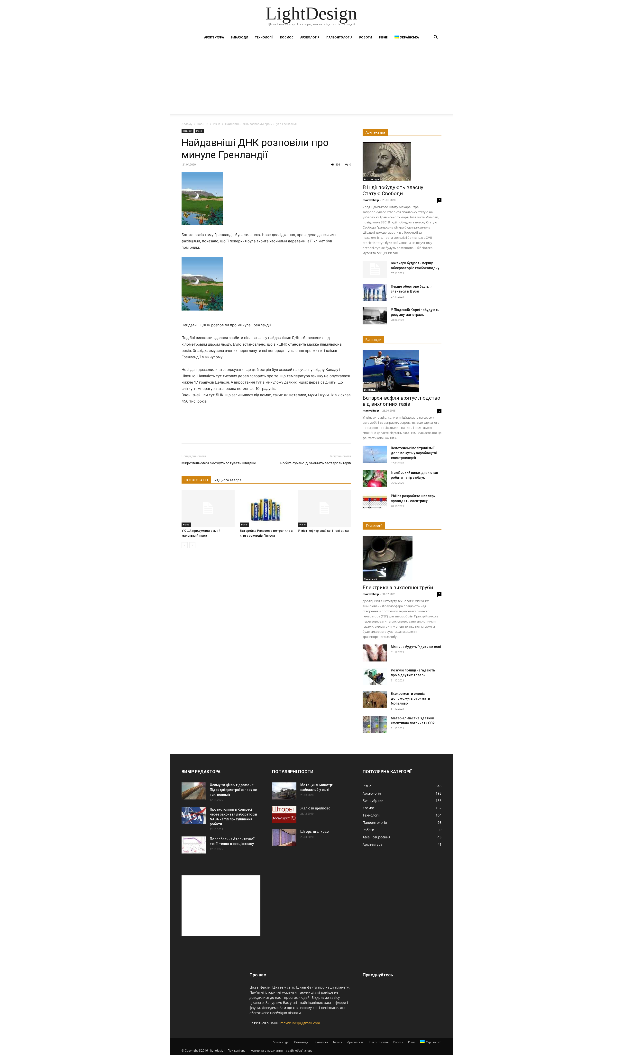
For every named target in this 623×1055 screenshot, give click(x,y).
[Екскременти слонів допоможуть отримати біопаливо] (375, 699)
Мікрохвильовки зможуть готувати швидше (219, 463)
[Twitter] (197, 433)
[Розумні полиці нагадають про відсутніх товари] (375, 676)
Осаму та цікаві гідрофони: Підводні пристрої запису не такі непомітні (233, 790)
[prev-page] (185, 545)
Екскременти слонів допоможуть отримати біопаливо (410, 698)
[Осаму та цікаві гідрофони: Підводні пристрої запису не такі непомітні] (194, 790)
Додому (187, 124)
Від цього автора (227, 480)
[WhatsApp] (220, 433)
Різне (383, 37)
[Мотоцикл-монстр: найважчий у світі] (284, 790)
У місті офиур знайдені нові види (323, 530)
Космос (286, 37)
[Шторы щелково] (284, 837)
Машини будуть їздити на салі (416, 647)
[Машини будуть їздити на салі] (375, 652)
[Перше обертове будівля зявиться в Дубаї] (375, 292)
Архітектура (214, 37)
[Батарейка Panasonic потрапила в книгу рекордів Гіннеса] (266, 508)
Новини (202, 124)
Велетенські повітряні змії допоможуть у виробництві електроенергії (414, 453)
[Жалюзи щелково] (284, 814)
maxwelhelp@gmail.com (300, 1023)
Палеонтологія (339, 37)
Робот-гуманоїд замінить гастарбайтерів (315, 463)
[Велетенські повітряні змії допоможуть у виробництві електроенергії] (375, 454)
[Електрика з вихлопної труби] (402, 558)
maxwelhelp (371, 200)
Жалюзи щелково (315, 808)
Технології (264, 37)
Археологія (310, 37)
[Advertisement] (311, 80)
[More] (231, 433)
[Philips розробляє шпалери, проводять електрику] (375, 502)
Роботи (365, 37)
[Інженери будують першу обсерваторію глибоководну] (375, 269)
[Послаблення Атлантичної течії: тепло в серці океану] (194, 844)
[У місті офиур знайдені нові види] (324, 508)
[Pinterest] (209, 433)
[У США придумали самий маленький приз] (208, 508)
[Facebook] (186, 433)
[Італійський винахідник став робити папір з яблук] (375, 478)
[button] (435, 38)
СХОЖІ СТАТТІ (196, 480)
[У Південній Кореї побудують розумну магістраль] (375, 315)
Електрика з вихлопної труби (398, 587)
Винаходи (239, 37)
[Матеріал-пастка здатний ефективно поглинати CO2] (375, 724)
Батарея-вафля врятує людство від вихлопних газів (401, 401)
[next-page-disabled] (192, 545)
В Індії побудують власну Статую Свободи (393, 190)
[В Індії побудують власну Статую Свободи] (402, 161)
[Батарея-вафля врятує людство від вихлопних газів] (402, 371)
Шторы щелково (314, 832)
